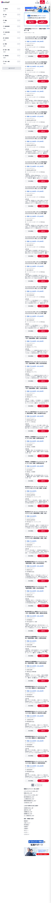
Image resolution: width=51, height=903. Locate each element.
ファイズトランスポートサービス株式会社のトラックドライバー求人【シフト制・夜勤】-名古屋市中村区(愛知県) (36, 113)
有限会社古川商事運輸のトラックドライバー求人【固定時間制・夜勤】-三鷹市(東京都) (36, 637)
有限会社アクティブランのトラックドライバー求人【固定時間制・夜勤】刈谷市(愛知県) (36, 337)
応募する (43, 56)
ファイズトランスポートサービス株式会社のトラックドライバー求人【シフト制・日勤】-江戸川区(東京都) (36, 63)
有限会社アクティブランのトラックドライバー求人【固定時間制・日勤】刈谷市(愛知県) (36, 362)
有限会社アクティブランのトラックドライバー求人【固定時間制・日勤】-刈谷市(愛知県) (36, 387)
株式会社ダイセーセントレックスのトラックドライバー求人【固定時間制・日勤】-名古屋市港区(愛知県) (36, 513)
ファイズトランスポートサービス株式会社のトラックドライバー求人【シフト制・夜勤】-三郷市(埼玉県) (36, 188)
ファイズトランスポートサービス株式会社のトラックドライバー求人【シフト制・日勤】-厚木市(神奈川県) (36, 263)
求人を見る (30, 56)
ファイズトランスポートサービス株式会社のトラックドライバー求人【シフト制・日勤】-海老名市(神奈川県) (36, 313)
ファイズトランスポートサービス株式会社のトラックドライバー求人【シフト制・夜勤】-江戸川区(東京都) (36, 38)
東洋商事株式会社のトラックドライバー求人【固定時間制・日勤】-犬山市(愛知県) (36, 562)
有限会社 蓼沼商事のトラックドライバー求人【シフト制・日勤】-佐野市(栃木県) (36, 437)
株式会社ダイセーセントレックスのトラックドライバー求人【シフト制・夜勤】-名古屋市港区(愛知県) (36, 488)
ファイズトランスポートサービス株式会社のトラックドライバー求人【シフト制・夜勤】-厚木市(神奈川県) (36, 238)
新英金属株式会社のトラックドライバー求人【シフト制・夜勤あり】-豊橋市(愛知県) (36, 737)
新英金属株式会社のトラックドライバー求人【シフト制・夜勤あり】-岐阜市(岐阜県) (36, 687)
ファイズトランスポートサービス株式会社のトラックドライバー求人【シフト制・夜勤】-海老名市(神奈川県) (36, 288)
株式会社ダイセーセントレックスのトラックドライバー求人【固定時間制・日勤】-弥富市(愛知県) (36, 538)
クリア (18, 8)
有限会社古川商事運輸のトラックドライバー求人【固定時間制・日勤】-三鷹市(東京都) (36, 662)
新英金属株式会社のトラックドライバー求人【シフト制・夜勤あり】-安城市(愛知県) (36, 762)
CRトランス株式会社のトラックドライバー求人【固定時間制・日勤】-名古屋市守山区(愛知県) (36, 413)
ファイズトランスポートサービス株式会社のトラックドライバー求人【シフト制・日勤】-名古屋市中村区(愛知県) (36, 138)
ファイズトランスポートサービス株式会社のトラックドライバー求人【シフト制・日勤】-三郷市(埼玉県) (36, 213)
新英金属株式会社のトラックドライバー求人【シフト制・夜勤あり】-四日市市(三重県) (36, 712)
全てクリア (12, 68)
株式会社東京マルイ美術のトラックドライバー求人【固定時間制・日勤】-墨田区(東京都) (36, 612)
